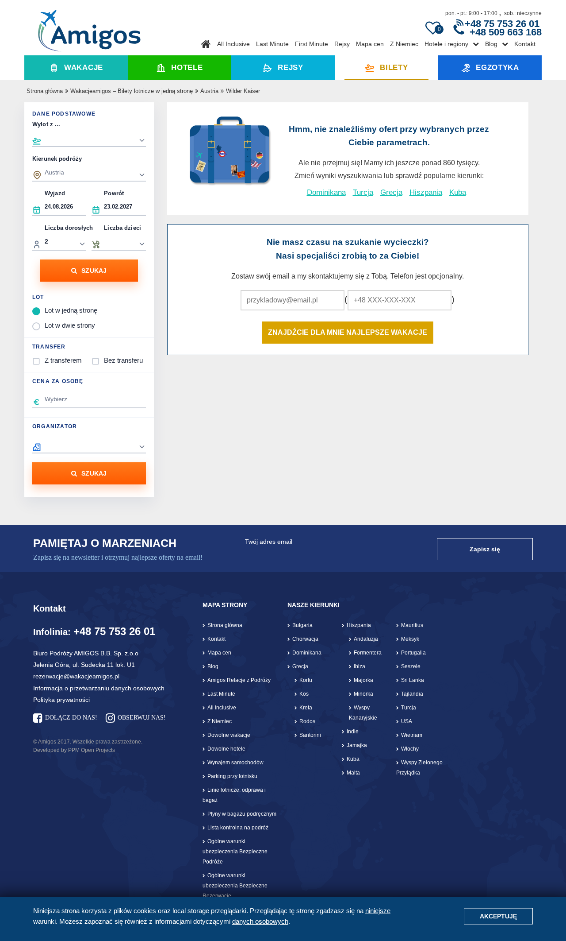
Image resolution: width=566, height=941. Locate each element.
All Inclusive (233, 43)
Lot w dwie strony (70, 325)
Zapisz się (485, 549)
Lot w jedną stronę (71, 310)
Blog (491, 43)
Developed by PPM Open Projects (74, 750)
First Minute (311, 43)
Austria (209, 91)
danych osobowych (260, 921)
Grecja (391, 192)
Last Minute (272, 43)
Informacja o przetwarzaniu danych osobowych (98, 688)
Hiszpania (425, 192)
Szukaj (94, 270)
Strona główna (45, 91)
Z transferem (63, 360)
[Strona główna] (89, 27)
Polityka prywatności (61, 699)
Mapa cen (370, 43)
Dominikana (326, 192)
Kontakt (524, 43)
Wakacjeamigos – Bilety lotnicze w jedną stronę (131, 91)
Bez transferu (123, 360)
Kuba (457, 192)
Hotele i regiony (446, 43)
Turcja (363, 192)
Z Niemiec (404, 43)
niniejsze (377, 910)
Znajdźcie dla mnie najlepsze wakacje (347, 332)
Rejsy (342, 43)
